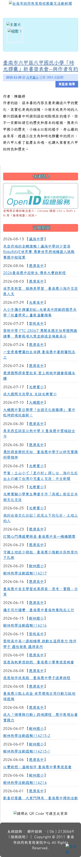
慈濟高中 (36, 265)
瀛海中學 (36, 239)
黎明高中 (36, 323)
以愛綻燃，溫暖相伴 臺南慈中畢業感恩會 (37, 767)
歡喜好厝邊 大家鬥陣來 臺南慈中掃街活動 (40, 798)
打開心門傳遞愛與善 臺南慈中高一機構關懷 (39, 536)
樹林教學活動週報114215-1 (26, 751)
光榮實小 (36, 387)
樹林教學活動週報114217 (25, 573)
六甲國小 (32, 77)
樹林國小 (36, 566)
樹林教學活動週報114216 (25, 625)
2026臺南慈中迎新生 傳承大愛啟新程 (34, 273)
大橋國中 (36, 402)
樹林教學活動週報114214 (25, 782)
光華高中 (36, 302)
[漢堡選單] (74, 12)
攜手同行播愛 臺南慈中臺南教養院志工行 (38, 610)
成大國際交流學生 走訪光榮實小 (30, 394)
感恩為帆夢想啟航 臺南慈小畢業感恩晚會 (38, 662)
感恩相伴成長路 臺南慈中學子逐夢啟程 (36, 678)
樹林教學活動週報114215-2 (26, 735)
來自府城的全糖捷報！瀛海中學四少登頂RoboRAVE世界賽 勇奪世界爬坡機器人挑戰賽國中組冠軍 (39, 251)
